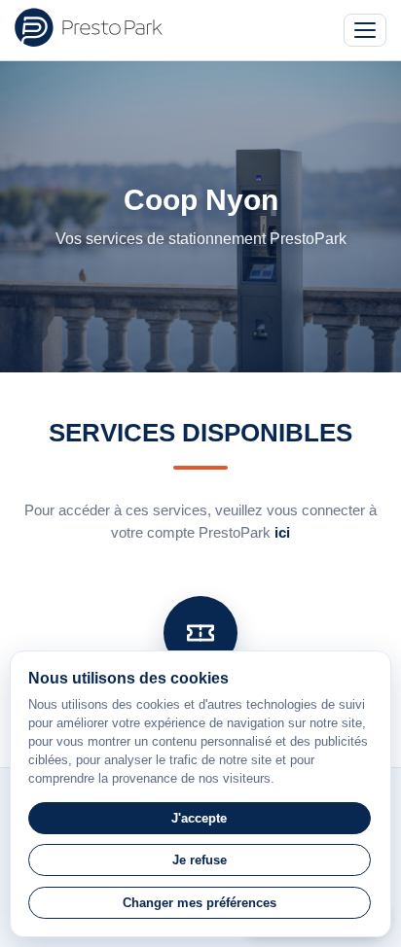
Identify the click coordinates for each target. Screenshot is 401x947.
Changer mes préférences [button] (199, 902)
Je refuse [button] (199, 860)
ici (282, 532)
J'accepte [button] (199, 818)
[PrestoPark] (89, 27)
